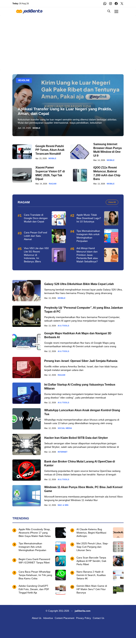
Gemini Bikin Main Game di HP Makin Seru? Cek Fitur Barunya (91, 589)
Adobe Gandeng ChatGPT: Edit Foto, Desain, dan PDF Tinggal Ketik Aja (34, 589)
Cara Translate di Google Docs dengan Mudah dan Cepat (36, 218)
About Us (36, 618)
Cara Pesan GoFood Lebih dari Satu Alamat (35, 236)
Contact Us (98, 618)
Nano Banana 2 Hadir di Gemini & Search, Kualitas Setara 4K (91, 575)
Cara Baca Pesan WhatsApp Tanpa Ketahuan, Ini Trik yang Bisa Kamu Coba (35, 575)
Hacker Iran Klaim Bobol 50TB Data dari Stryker (76, 437)
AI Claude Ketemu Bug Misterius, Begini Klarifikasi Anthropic (91, 532)
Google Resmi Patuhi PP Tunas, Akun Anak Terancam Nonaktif (49, 150)
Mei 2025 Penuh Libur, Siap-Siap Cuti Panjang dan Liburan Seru (92, 547)
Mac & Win (63, 505)
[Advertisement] (68, 40)
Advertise (48, 618)
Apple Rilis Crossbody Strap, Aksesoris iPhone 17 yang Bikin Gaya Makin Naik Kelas (35, 532)
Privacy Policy (83, 618)
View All (112, 202)
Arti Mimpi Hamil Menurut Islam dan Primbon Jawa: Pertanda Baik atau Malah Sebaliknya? (87, 255)
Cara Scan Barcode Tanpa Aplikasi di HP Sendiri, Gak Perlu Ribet (91, 561)
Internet (62, 452)
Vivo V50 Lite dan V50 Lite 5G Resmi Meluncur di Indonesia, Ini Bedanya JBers (36, 255)
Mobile (36, 128)
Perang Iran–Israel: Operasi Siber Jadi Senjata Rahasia (80, 360)
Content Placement (64, 618)
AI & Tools (63, 326)
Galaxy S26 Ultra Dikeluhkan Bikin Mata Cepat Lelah (79, 284)
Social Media (65, 428)
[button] (109, 11)
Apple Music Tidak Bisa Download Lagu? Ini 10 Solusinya (88, 218)
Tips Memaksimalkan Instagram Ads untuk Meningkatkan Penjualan (32, 547)
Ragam (52, 184)
